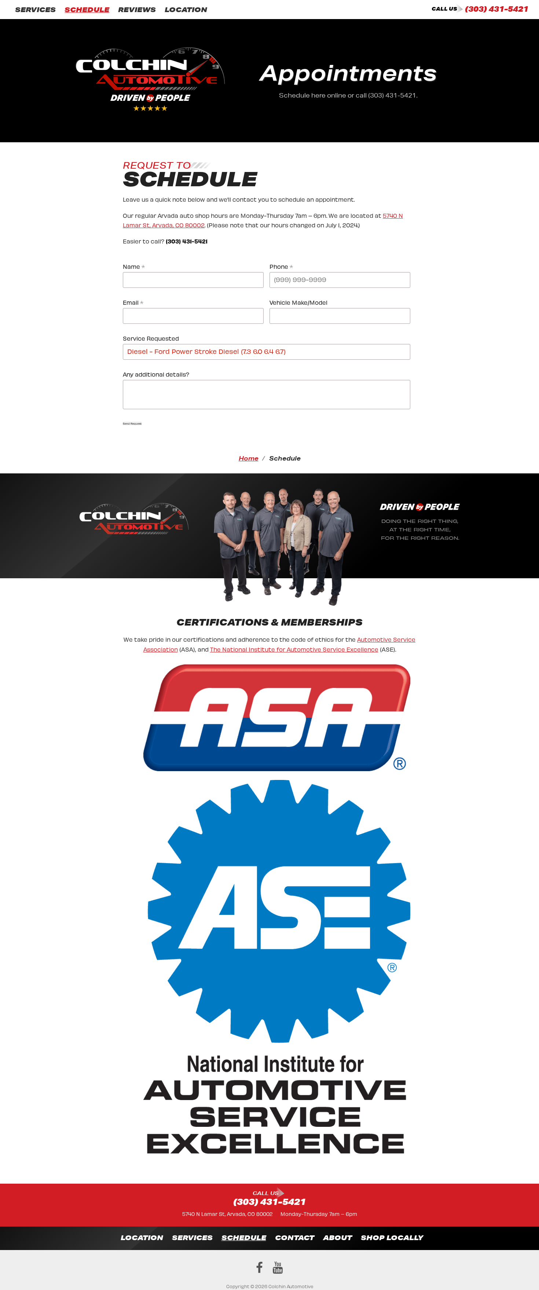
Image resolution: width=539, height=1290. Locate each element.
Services (35, 9)
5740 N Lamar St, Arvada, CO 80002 (227, 1213)
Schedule (87, 9)
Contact (294, 1237)
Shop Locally (392, 1237)
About (337, 1237)
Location (186, 9)
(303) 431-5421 (496, 8)
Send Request (132, 423)
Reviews (137, 9)
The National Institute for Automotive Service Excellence (294, 649)
